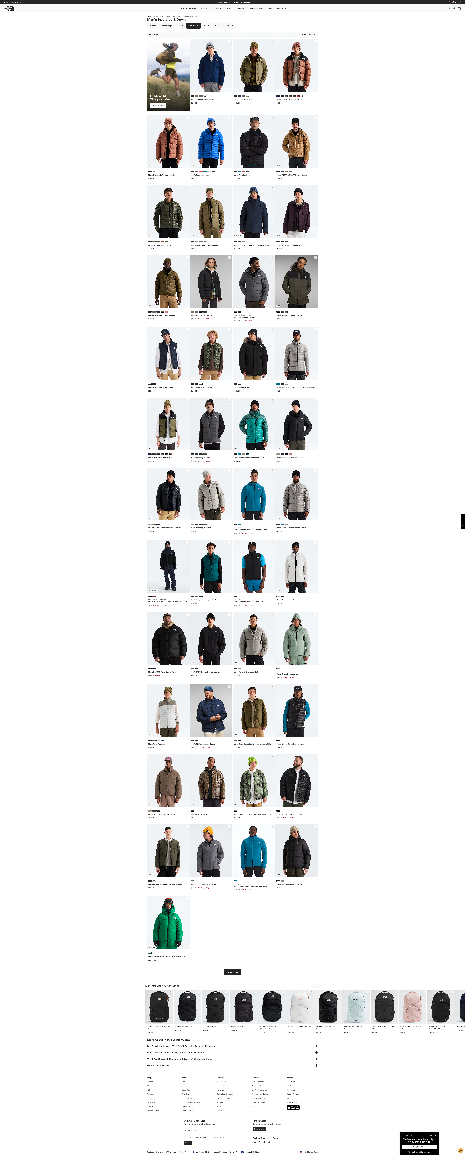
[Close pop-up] (435, 1135)
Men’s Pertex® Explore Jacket (246, 672)
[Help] (460, 2)
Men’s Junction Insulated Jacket (204, 884)
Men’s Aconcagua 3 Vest (200, 458)
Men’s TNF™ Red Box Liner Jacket (205, 814)
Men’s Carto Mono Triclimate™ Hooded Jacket (252, 245)
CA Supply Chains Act (155, 1152)
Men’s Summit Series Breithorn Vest (290, 744)
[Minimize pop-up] (430, 1135)
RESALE (6, 2)
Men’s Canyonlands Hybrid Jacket (204, 245)
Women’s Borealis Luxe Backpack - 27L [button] (269, 1027)
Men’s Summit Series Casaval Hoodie (291, 600)
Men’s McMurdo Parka (242, 387)
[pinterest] (269, 1142)
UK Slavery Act (171, 1152)
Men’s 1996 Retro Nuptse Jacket (289, 99)
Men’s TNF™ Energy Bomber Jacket (205, 672)
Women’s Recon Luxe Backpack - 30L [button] (436, 1027)
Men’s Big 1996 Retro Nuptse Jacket (162, 672)
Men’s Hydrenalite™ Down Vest (160, 387)
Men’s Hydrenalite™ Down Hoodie (161, 175)
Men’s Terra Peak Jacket (243, 175)
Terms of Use (219, 1137)
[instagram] (259, 1142)
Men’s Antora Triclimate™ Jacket (289, 315)
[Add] (229, 41)
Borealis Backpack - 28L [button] (184, 1026)
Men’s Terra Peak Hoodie (200, 175)
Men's (155, 16)
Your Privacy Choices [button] (203, 1152)
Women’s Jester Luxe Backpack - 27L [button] (159, 1027)
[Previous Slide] (313, 986)
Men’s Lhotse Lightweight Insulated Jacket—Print (253, 814)
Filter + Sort (306, 35)
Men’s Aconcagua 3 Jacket (201, 315)
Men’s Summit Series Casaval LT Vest (248, 602)
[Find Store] (449, 2)
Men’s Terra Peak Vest (157, 744)
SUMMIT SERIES (16, 2)
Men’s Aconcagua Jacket (201, 528)
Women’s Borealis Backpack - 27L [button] (383, 1027)
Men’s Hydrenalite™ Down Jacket (161, 315)
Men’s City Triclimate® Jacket (288, 245)
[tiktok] (264, 1142)
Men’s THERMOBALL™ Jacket (160, 245)
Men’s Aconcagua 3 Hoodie (244, 317)
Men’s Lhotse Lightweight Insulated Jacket (165, 884)
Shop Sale (247, 2)
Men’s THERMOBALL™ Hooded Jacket (291, 175)
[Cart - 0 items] (459, 8)
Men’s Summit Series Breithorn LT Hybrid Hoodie (295, 387)
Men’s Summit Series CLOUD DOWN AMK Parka (167, 956)
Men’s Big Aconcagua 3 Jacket (203, 744)
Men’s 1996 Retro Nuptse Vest (160, 458)
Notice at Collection (220, 1152)
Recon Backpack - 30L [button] (240, 1026)
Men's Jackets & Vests (168, 16)
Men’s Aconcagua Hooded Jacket (289, 458)
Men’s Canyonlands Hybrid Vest (203, 600)
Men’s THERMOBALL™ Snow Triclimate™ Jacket (167, 602)
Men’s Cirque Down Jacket (287, 674)
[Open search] (448, 8)
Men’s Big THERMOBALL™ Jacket (290, 814)
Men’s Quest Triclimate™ (243, 99)
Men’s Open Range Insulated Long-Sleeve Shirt (252, 744)
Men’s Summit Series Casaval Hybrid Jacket (251, 886)
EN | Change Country (311, 1152)
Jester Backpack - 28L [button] (212, 1026)
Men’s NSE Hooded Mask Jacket (289, 884)
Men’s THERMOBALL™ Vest (202, 387)
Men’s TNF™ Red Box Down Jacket (162, 814)
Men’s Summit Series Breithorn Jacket (291, 528)
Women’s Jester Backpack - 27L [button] (326, 1027)
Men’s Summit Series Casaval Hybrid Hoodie (251, 530)
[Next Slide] (318, 986)
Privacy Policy (205, 1137)
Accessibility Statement (254, 1152)
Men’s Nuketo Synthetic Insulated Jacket (164, 528)
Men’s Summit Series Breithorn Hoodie (249, 458)
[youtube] (255, 1142)
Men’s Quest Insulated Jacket (202, 99)
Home (149, 16)
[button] (232, 972)
